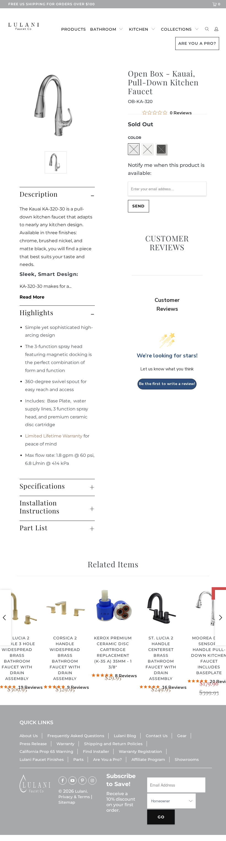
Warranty (65, 743)
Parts (78, 759)
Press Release (33, 743)
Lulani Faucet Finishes (42, 759)
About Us (29, 735)
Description (39, 193)
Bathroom (103, 29)
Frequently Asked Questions (75, 735)
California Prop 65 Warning (46, 751)
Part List (34, 527)
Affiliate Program (148, 759)
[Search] (207, 29)
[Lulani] (21, 26)
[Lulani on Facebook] (62, 780)
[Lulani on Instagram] (92, 780)
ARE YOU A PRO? (197, 43)
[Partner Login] (216, 29)
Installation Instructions (40, 506)
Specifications (42, 485)
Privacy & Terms (74, 796)
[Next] (220, 617)
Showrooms (187, 759)
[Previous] (5, 617)
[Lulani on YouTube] (72, 780)
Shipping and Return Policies (113, 743)
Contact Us (157, 735)
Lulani (81, 791)
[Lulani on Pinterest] (82, 780)
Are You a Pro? (107, 759)
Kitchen (138, 29)
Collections (176, 29)
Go (161, 816)
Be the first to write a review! (167, 383)
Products (73, 29)
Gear (182, 735)
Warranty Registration (140, 751)
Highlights (36, 312)
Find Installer (96, 751)
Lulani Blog (125, 735)
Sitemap (66, 802)
